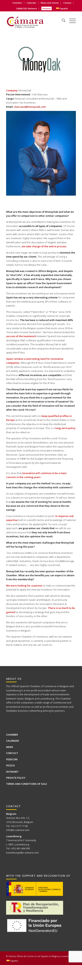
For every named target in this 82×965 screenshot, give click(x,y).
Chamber (12, 734)
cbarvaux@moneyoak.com (30, 106)
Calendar (31, 2)
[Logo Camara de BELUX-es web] (34, 20)
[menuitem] (17, 3)
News (9, 747)
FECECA (10, 765)
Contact (67, 2)
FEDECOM (12, 759)
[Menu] (70, 18)
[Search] (61, 18)
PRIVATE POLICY (15, 777)
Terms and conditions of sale (26, 784)
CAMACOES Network (26, 8)
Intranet (46, 8)
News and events (50, 2)
